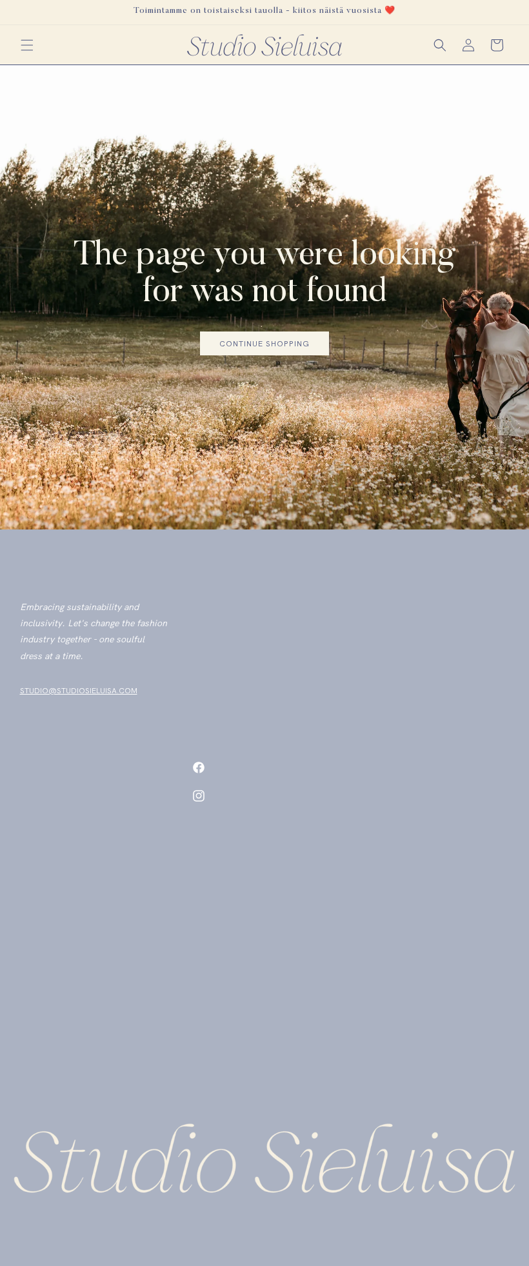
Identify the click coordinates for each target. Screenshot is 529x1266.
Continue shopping (264, 344)
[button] (27, 45)
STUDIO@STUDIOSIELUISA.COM (78, 691)
